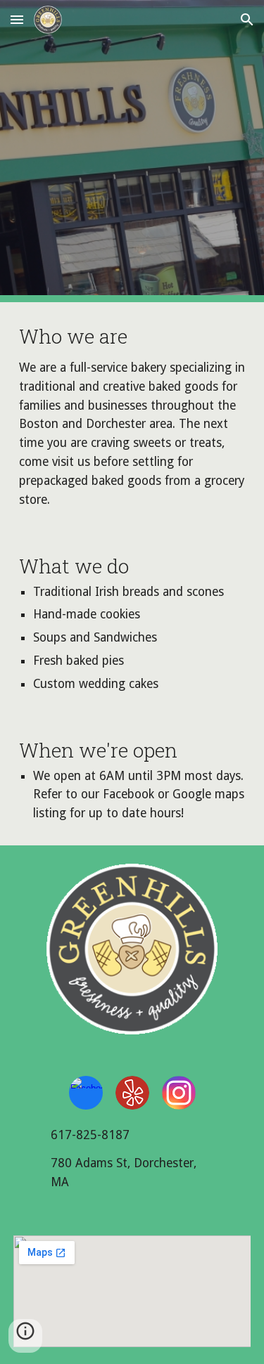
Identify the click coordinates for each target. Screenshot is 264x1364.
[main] (132, 417)
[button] (17, 19)
